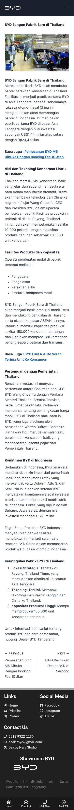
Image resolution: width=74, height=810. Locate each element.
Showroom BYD (37, 758)
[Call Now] (45, 802)
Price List (26, 806)
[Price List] (26, 802)
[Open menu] (65, 8)
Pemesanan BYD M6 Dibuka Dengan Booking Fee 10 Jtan (18, 665)
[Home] (9, 802)
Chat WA (63, 806)
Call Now (45, 806)
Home (9, 806)
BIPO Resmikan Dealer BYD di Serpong (57, 662)
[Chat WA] (63, 802)
